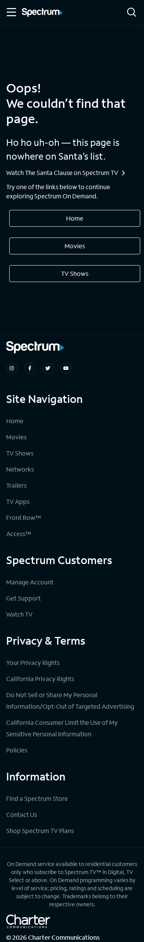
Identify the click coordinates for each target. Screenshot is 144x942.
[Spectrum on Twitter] (47, 368)
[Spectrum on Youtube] (65, 368)
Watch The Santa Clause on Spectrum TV (62, 172)
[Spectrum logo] (42, 13)
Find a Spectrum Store (37, 798)
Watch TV (19, 614)
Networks (20, 469)
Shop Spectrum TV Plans (40, 831)
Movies (75, 246)
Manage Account (29, 582)
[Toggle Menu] (11, 12)
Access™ (18, 534)
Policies (16, 750)
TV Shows (74, 273)
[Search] (131, 13)
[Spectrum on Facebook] (29, 368)
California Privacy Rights (40, 679)
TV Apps (18, 501)
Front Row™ (23, 517)
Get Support (23, 598)
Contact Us (21, 814)
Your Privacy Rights (33, 662)
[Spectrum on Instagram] (11, 368)
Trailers (16, 485)
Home (74, 218)
